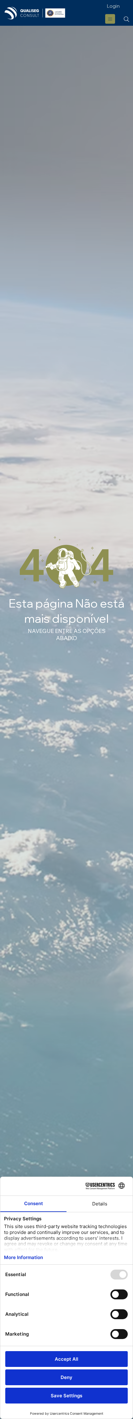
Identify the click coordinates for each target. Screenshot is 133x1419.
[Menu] (110, 19)
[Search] (126, 19)
